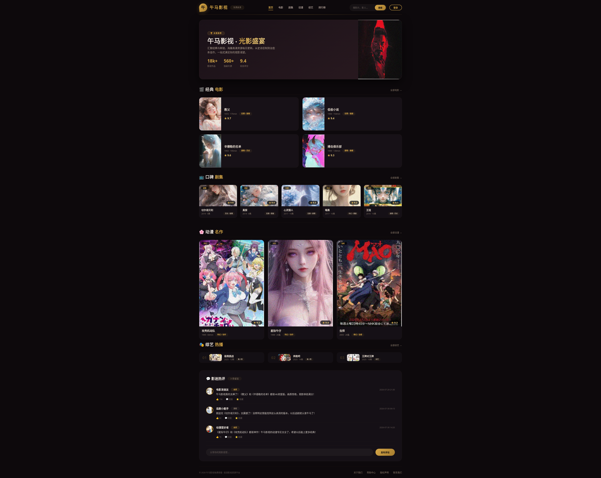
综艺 (310, 7)
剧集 (290, 7)
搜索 (380, 7)
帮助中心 (371, 472)
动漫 (300, 7)
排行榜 (322, 7)
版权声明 (384, 472)
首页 (270, 7)
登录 (395, 7)
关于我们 (358, 472)
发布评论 (385, 452)
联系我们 (397, 472)
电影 (280, 7)
